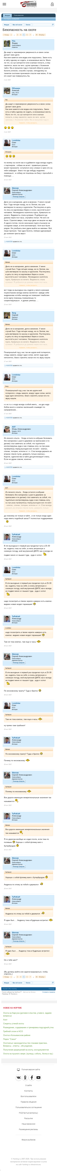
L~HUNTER (8, 241)
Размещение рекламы (28, 1129)
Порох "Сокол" (9, 1039)
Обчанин (16, 88)
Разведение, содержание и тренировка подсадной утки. (28, 1027)
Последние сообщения (11, 19)
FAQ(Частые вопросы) (28, 1113)
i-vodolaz (16, 140)
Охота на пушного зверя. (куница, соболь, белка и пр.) (28, 1053)
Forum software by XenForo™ (12, 992)
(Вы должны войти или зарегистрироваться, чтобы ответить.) (26, 973)
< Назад (6, 35)
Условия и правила (48, 992)
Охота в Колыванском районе (16, 1035)
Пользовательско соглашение (29, 1107)
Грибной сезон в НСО (13, 1031)
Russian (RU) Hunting (10, 989)
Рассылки (28, 1118)
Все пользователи (28, 1096)
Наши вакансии (28, 1124)
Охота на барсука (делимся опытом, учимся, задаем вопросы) (27, 1014)
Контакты (28, 1091)
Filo (13, 41)
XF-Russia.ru (13, 994)
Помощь (51, 989)
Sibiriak (15, 188)
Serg (14, 313)
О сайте (28, 1085)
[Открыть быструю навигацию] (53, 25)
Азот (5, 1019)
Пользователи (18, 15)
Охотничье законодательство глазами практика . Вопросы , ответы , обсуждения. (25, 1044)
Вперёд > (42, 35)
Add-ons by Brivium (29, 992)
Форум (7, 15)
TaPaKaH (16, 534)
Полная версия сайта (30, 1069)
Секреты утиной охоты (13, 1023)
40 (36, 35)
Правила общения (28, 1102)
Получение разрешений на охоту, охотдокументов (26, 1050)
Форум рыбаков (28, 1140)
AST (14, 427)
